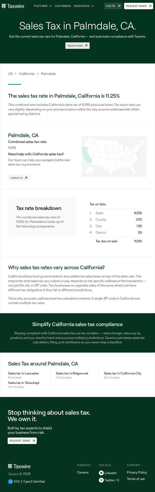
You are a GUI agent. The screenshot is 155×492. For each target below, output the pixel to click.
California (26, 73)
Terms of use (136, 479)
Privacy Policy (137, 472)
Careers (82, 472)
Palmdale (48, 73)
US (10, 73)
